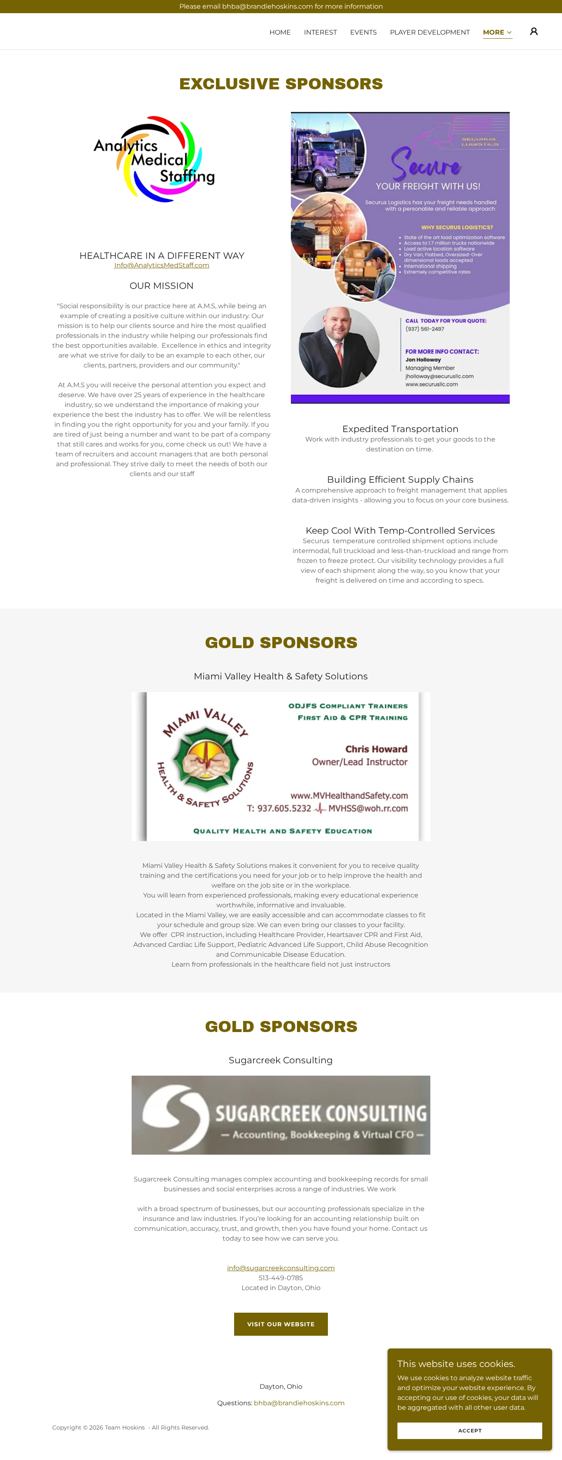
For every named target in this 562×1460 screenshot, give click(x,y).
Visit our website (281, 1324)
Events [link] (363, 32)
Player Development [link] (430, 32)
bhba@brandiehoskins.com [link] (299, 1403)
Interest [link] (320, 32)
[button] (498, 33)
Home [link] (280, 32)
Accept (470, 1430)
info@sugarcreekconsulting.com (281, 1268)
